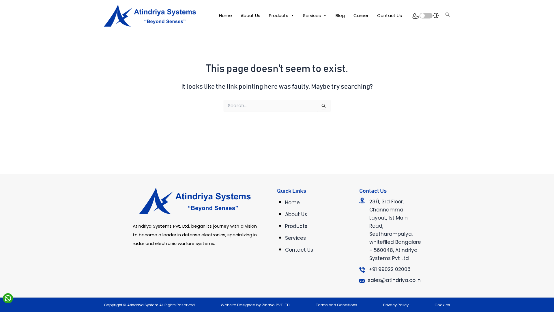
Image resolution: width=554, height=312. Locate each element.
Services (312, 15)
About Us (250, 15)
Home (225, 15)
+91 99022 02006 (390, 269)
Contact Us (389, 15)
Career (360, 15)
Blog (340, 15)
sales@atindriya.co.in (394, 280)
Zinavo (268, 305)
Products (278, 15)
